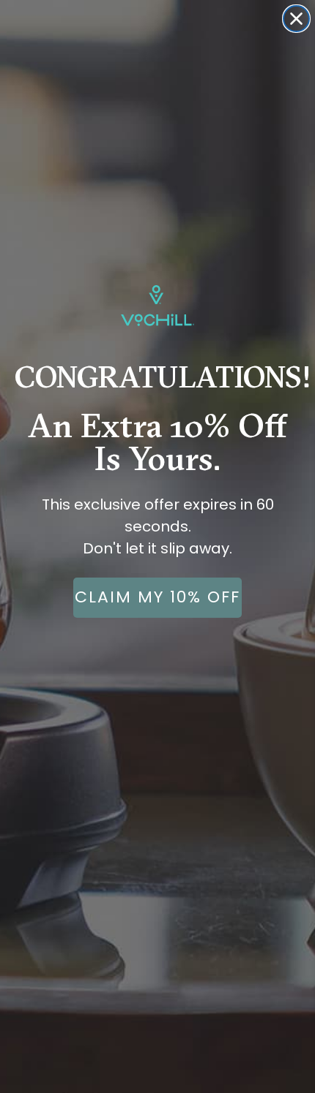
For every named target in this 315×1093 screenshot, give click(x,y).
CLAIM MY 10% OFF (157, 597)
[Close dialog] (296, 18)
